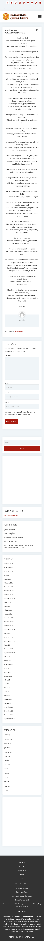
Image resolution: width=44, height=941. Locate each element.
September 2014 (9, 719)
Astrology (19, 331)
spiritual (7, 756)
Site (22, 878)
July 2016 (7, 657)
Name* (7, 383)
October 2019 (8, 595)
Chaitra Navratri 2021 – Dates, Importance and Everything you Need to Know (19, 546)
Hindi (6, 790)
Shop (22, 875)
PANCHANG (7, 744)
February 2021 (8, 583)
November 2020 (9, 587)
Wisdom (6, 781)
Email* (7, 393)
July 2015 (7, 680)
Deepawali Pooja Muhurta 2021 (14, 537)
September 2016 (9, 653)
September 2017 (9, 641)
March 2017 (7, 645)
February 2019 (8, 610)
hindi (6, 777)
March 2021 (7, 579)
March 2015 (7, 695)
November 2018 (9, 622)
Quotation (7, 748)
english (7, 773)
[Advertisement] (22, 480)
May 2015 (7, 688)
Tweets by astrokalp (11, 516)
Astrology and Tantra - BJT (22, 937)
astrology (8, 752)
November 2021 (9, 567)
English (7, 786)
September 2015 (9, 672)
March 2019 (7, 606)
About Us (22, 867)
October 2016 (8, 649)
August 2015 (8, 676)
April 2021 (7, 575)
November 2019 (9, 591)
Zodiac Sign (9, 739)
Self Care (7, 765)
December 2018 (9, 618)
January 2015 (8, 703)
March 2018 (7, 633)
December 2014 (9, 707)
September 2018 (9, 629)
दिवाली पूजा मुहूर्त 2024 (10, 533)
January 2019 (8, 614)
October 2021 (8, 571)
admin (22, 320)
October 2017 (8, 637)
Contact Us (22, 871)
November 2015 (9, 664)
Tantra (6, 768)
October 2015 (8, 668)
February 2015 (8, 699)
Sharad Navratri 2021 (11, 541)
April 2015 (7, 692)
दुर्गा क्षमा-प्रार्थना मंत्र (9, 529)
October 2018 (8, 626)
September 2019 (9, 598)
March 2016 (7, 660)
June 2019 (7, 602)
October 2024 (8, 563)
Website (7, 402)
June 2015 (7, 684)
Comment (8, 355)
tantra (7, 760)
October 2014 (8, 715)
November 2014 (9, 711)
